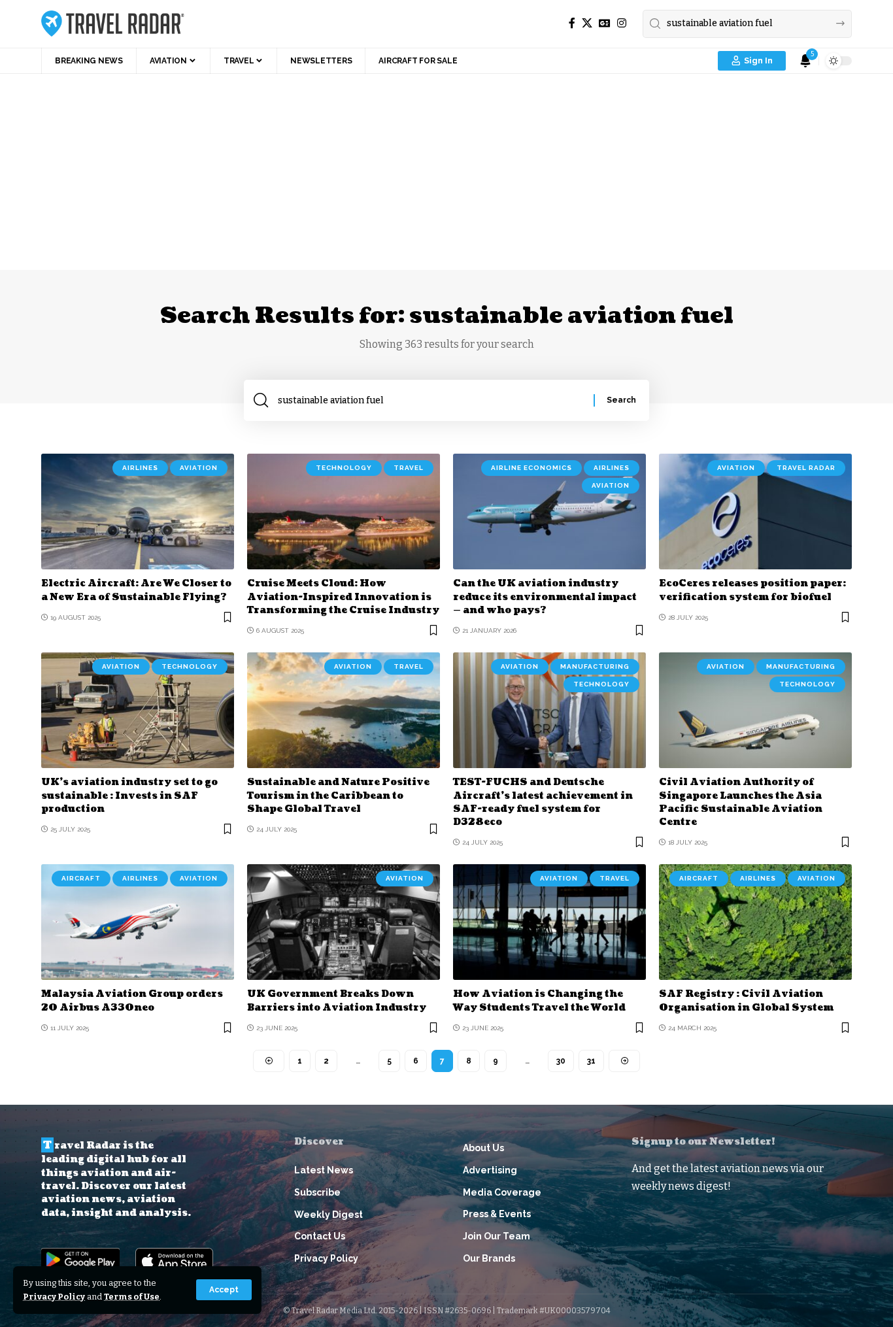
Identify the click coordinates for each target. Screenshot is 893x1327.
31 (591, 1061)
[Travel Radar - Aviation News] (112, 23)
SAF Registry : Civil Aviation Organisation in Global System (746, 1000)
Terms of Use (132, 1297)
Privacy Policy (54, 1297)
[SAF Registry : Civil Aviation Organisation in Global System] (755, 922)
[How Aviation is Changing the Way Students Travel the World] (549, 922)
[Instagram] (622, 23)
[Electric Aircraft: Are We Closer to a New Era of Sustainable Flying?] (137, 511)
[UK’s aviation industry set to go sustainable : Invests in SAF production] (137, 710)
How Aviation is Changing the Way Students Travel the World (539, 1000)
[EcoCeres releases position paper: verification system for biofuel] (755, 511)
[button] (224, 1289)
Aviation (199, 467)
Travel (409, 467)
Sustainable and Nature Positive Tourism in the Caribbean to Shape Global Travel (338, 795)
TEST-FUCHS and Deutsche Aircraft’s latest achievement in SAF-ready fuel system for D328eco (543, 802)
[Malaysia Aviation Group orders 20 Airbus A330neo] (137, 922)
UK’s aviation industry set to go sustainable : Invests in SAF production (129, 795)
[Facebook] (572, 23)
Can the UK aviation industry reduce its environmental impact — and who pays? (545, 596)
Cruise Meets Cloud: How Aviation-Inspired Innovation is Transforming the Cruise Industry (343, 596)
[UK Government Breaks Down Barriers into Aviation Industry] (343, 922)
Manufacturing (595, 666)
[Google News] (605, 23)
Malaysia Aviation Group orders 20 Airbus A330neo (132, 1000)
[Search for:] (431, 401)
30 (560, 1061)
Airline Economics (531, 467)
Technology (344, 467)
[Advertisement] (446, 171)
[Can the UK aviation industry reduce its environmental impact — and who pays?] (549, 511)
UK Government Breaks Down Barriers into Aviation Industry (336, 1000)
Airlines (140, 467)
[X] (587, 23)
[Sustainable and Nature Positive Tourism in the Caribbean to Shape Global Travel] (343, 710)
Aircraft (81, 878)
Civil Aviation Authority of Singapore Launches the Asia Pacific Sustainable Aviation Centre (740, 802)
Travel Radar (806, 467)
